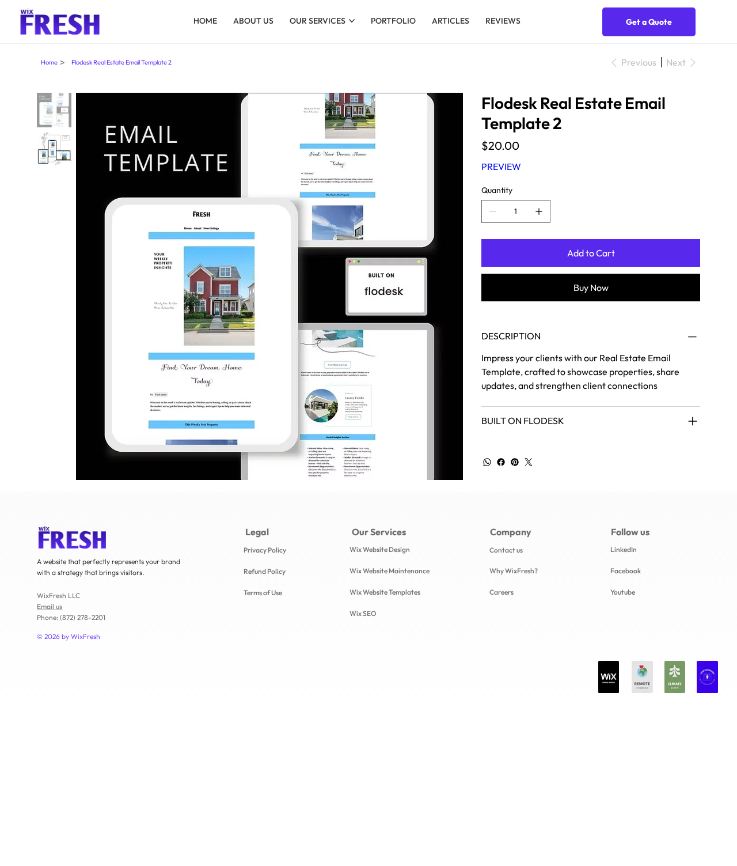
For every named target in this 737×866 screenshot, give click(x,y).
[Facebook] (501, 462)
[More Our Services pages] (352, 21)
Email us (49, 606)
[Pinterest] (515, 462)
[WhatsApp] (487, 462)
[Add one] (538, 211)
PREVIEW (501, 166)
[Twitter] (528, 462)
